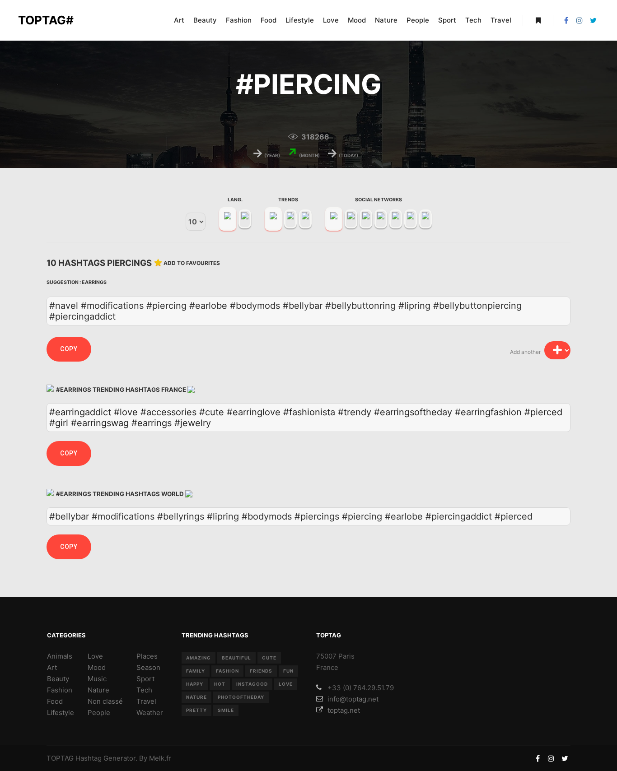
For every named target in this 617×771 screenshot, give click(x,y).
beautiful (236, 657)
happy (194, 684)
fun (288, 670)
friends (261, 670)
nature (196, 697)
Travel (146, 701)
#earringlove (253, 412)
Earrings (94, 282)
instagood (252, 684)
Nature (98, 690)
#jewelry (192, 423)
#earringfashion (488, 412)
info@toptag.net (353, 699)
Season (148, 667)
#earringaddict (80, 412)
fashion (227, 670)
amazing (198, 657)
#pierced (543, 412)
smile (226, 710)
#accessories (168, 412)
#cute (211, 412)
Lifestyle (60, 712)
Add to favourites (192, 263)
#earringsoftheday (413, 412)
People (99, 712)
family (195, 670)
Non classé (105, 701)
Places (147, 656)
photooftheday (241, 697)
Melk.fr (160, 758)
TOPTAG (60, 758)
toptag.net (343, 710)
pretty (196, 710)
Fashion (59, 690)
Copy (69, 349)
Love (95, 656)
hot (219, 684)
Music (97, 678)
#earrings (151, 423)
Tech (144, 690)
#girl (58, 423)
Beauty (58, 678)
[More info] (538, 20)
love (286, 684)
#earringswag (100, 423)
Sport (145, 678)
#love (126, 412)
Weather (149, 712)
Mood (97, 667)
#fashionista (309, 412)
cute (269, 657)
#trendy (354, 412)
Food (55, 701)
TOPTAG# (46, 20)
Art (52, 667)
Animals (59, 656)
